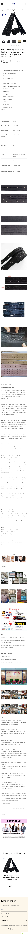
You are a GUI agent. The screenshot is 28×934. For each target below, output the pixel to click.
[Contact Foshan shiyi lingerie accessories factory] (14, 829)
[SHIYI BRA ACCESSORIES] (14, 4)
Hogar (2, 10)
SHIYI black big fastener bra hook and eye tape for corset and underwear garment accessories (11, 878)
